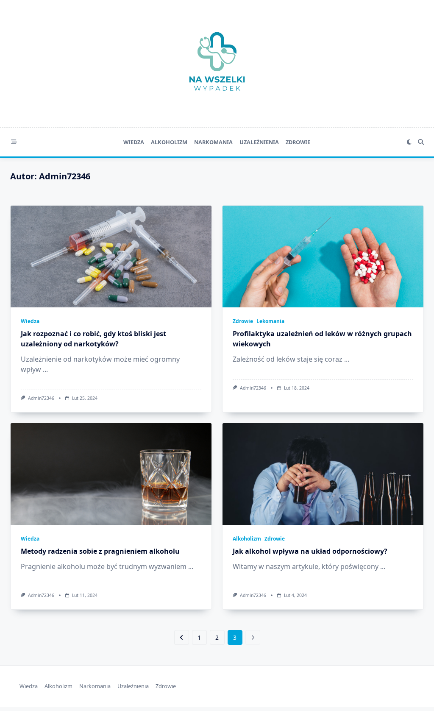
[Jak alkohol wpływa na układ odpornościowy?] (323, 474)
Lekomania (270, 321)
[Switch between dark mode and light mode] (409, 142)
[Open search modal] (421, 142)
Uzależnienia (259, 142)
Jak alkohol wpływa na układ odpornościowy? (310, 551)
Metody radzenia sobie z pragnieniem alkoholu (100, 551)
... (45, 369)
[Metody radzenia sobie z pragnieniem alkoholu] (111, 474)
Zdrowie (298, 142)
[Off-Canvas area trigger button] (14, 142)
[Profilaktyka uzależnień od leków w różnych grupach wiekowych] (323, 256)
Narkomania (213, 142)
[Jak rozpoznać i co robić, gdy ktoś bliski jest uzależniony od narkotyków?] (111, 256)
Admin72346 (41, 398)
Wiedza (133, 142)
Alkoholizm (169, 142)
